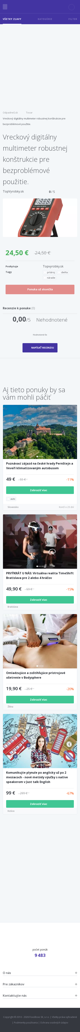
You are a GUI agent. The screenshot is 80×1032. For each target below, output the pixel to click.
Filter (72, 19)
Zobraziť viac (39, 490)
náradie (51, 277)
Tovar (29, 112)
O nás (7, 973)
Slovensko (13, 507)
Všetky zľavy (12, 19)
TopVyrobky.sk (13, 191)
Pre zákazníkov (13, 984)
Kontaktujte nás (15, 996)
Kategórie (45, 19)
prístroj (51, 272)
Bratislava (13, 606)
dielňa (64, 272)
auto (12, 498)
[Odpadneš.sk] (39, 6)
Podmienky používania (26, 1022)
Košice (11, 811)
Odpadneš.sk (10, 112)
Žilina (10, 706)
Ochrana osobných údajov (54, 1022)
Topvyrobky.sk (53, 266)
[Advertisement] (40, 66)
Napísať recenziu (42, 347)
